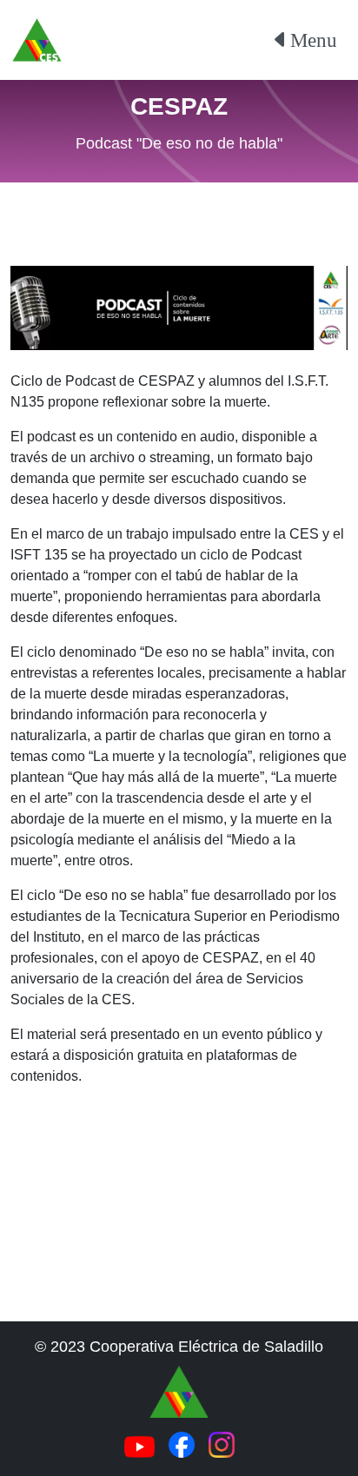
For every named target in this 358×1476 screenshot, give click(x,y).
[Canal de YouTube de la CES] (139, 1445)
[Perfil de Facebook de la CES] (182, 1443)
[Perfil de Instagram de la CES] (222, 1443)
